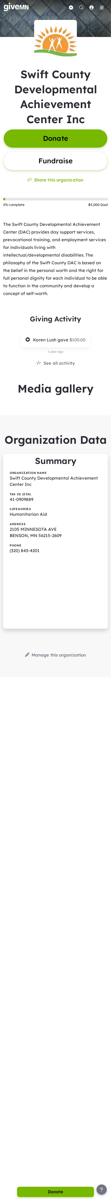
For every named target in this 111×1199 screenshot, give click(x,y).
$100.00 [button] (77, 339)
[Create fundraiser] (71, 7)
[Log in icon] (91, 7)
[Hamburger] (101, 7)
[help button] (101, 1189)
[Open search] (81, 7)
